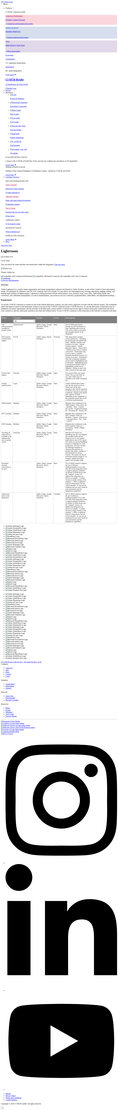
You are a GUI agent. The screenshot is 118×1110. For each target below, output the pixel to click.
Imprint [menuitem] (8, 1094)
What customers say (13, 232)
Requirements (14, 280)
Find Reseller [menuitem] (10, 698)
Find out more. (59, 264)
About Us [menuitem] (9, 668)
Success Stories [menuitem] (11, 716)
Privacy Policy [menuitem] (11, 1096)
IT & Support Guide (13, 224)
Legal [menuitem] (8, 676)
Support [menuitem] (8, 688)
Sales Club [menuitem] (9, 696)
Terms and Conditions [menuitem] (14, 1098)
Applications (10, 59)
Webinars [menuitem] (9, 712)
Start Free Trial (6, 245)
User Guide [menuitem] (10, 714)
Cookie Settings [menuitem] (11, 1100)
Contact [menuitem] (8, 674)
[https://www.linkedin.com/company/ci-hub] (61, 990)
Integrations (10, 67)
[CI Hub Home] (7, 2)
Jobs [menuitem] (7, 670)
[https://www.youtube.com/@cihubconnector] (61, 1090)
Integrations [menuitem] (10, 686)
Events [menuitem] (8, 710)
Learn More (10, 239)
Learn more (10, 75)
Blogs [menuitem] (8, 708)
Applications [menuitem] (10, 684)
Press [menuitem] (7, 672)
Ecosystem (9, 55)
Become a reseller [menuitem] (12, 700)
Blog (7, 242)
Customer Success (12, 177)
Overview (5, 280)
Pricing (8, 90)
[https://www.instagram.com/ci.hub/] (61, 863)
